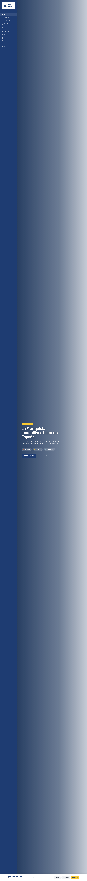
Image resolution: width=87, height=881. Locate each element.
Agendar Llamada (45, 455)
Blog (5, 46)
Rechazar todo (66, 877)
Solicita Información (29, 455)
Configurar (57, 877)
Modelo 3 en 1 (7, 20)
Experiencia (6, 17)
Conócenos (6, 31)
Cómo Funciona (7, 23)
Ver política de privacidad (33, 878)
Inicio (5, 14)
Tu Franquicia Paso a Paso (8, 27)
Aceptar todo (75, 877)
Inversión (6, 38)
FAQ (5, 41)
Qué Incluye (7, 34)
